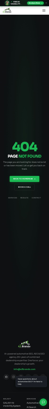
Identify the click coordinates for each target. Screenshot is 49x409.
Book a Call (24, 187)
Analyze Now (35, 3)
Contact (36, 198)
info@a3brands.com (24, 369)
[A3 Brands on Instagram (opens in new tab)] (13, 377)
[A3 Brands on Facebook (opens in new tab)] (6, 377)
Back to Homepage (23, 179)
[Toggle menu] (43, 10)
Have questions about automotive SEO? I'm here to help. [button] (30, 381)
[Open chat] (43, 402)
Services (12, 198)
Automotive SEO (35, 403)
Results (24, 198)
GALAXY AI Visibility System (11, 404)
